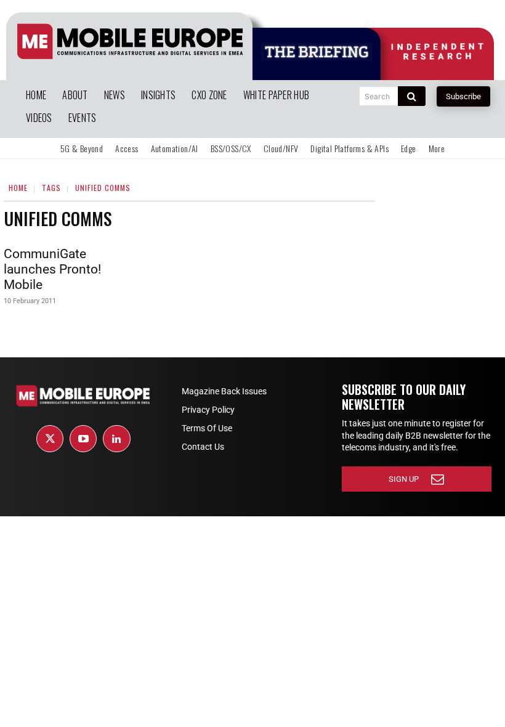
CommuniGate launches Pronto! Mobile (52, 269)
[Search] (412, 96)
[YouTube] (83, 438)
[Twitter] (49, 438)
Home (18, 187)
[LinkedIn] (116, 438)
